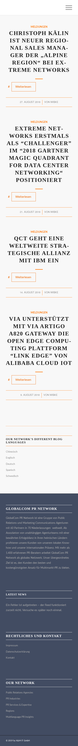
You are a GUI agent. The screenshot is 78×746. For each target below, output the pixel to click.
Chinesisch (11, 452)
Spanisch (10, 470)
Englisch (10, 458)
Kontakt (10, 658)
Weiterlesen (23, 86)
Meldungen (39, 26)
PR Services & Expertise (19, 705)
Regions (10, 711)
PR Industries (13, 699)
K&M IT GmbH (23, 741)
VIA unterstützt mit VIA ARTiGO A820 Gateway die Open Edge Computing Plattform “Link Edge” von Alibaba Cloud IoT (39, 341)
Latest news (16, 594)
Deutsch (10, 464)
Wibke (54, 102)
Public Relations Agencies (19, 693)
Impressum (12, 645)
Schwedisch (12, 476)
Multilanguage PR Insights (20, 717)
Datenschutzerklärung (18, 652)
